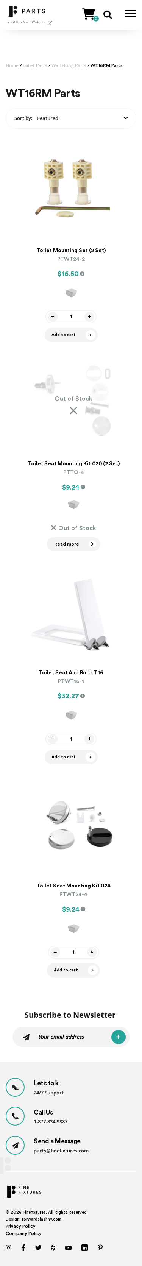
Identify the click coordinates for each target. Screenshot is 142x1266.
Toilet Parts (35, 65)
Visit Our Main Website (27, 22)
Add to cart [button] (63, 335)
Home (12, 65)
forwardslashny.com (41, 1219)
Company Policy (24, 1233)
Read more (66, 544)
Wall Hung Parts (68, 65)
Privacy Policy (21, 1226)
